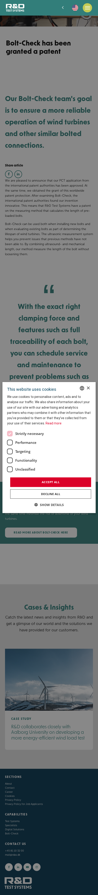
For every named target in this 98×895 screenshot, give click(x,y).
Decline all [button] (50, 494)
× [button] (88, 388)
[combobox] (82, 388)
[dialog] (49, 447)
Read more (54, 423)
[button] (49, 504)
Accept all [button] (50, 482)
